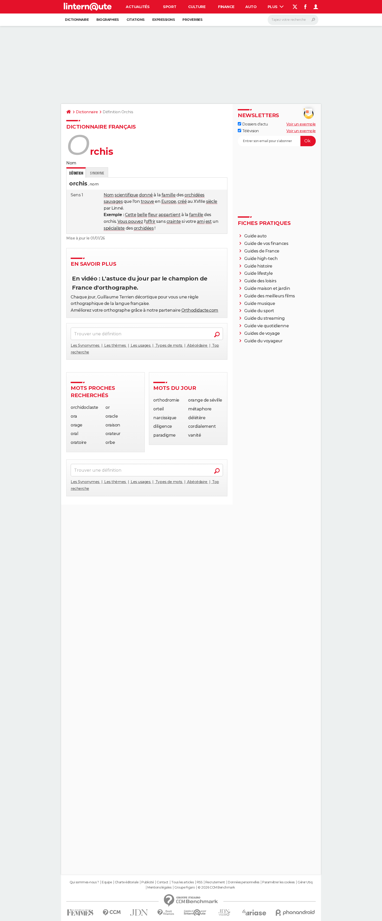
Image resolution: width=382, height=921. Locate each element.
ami (201, 221)
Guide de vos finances (266, 243)
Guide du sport (259, 310)
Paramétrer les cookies (278, 882)
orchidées (195, 194)
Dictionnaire (77, 20)
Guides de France (261, 251)
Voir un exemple (301, 124)
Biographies (107, 20)
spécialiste (114, 228)
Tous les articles (182, 882)
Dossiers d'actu (254, 124)
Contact (162, 882)
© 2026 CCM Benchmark (216, 887)
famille (169, 194)
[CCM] (111, 912)
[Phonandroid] (295, 912)
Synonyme (97, 173)
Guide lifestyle (258, 273)
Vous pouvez (130, 221)
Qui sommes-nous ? (84, 882)
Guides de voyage (262, 333)
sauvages (113, 201)
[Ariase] (254, 912)
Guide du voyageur (263, 340)
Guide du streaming (264, 318)
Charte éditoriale (127, 882)
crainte (174, 221)
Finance (226, 6)
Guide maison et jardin (267, 288)
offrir (150, 221)
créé (182, 201)
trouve (147, 201)
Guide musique (259, 303)
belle (142, 214)
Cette (130, 214)
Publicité (147, 882)
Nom (109, 194)
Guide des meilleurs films (269, 295)
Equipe (107, 882)
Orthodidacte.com (199, 310)
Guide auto (255, 235)
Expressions (163, 20)
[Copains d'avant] (195, 912)
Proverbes (192, 20)
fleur (153, 214)
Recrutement (215, 882)
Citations (135, 20)
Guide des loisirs (260, 280)
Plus (273, 6)
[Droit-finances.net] (166, 912)
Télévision (250, 131)
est (209, 221)
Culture (197, 6)
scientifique (126, 194)
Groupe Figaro (184, 887)
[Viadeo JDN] (224, 912)
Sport (169, 6)
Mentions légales (159, 887)
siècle (211, 201)
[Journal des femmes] (80, 912)
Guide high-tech (261, 258)
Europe (168, 201)
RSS (199, 882)
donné (146, 194)
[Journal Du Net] (139, 912)
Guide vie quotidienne (266, 325)
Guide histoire (258, 266)
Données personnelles (243, 882)
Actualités (137, 6)
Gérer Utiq (305, 882)
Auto (250, 6)
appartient (169, 214)
